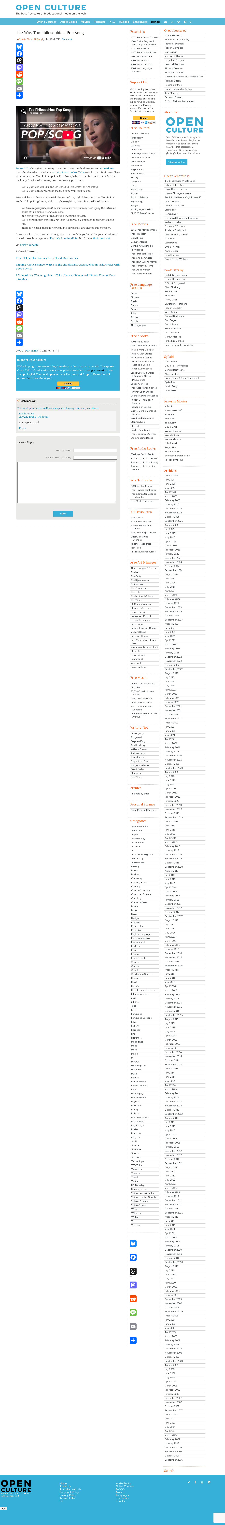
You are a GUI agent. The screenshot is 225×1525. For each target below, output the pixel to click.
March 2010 (171, 1286)
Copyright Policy (69, 1492)
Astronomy (137, 137)
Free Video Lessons (141, 521)
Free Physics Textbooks (143, 489)
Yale (133, 1221)
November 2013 (173, 1105)
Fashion (135, 946)
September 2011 (174, 1212)
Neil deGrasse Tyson (176, 274)
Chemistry (136, 149)
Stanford (136, 1157)
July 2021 (169, 726)
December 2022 (173, 656)
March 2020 (171, 792)
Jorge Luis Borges (174, 60)
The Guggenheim (140, 588)
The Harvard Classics (142, 349)
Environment (137, 173)
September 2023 (174, 619)
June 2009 (170, 1323)
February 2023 (172, 648)
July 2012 (169, 1171)
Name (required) (63, 450)
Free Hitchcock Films (142, 253)
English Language (141, 934)
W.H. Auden (171, 312)
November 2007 (173, 1402)
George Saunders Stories (144, 395)
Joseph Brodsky (173, 307)
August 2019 (171, 821)
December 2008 (173, 1348)
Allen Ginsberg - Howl (176, 234)
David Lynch (171, 426)
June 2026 (170, 483)
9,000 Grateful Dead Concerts (141, 708)
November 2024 (173, 562)
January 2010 (172, 1295)
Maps (134, 1045)
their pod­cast (101, 238)
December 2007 (173, 1398)
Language (136, 1013)
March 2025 (171, 545)
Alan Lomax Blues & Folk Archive (144, 715)
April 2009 (170, 1332)
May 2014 (170, 1080)
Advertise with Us (70, 1489)
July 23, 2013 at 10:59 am (34, 416)
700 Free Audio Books (143, 454)
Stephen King (138, 421)
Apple (134, 834)
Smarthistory (138, 654)
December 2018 (173, 854)
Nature (135, 1077)
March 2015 (171, 1039)
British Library (138, 611)
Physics (135, 193)
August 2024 (171, 574)
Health (134, 981)
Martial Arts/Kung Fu (142, 245)
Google (135, 970)
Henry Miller (171, 299)
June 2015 (170, 1027)
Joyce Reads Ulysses (176, 189)
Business (135, 145)
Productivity (137, 1121)
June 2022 (170, 681)
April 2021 (170, 739)
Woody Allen (172, 435)
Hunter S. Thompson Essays (142, 401)
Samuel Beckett (173, 328)
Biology (135, 141)
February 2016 (172, 994)
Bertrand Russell (174, 97)
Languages (122, 1495)
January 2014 (172, 1097)
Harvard (135, 977)
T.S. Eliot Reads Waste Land (180, 180)
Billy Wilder (137, 777)
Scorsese (170, 418)
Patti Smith (171, 291)
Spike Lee (170, 382)
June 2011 (170, 1225)
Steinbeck (136, 773)
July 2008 (169, 1369)
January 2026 (172, 504)
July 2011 (169, 1220)
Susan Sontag (172, 451)
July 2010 (169, 1270)
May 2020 (170, 784)
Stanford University (141, 608)
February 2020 (172, 796)
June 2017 (170, 928)
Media (134, 1053)
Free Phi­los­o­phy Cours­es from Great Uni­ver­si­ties (47, 258)
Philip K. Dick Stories (141, 353)
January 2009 (172, 1344)
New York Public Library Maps (143, 641)
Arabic (134, 293)
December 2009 (173, 1299)
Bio (61, 1501)
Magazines (137, 1041)
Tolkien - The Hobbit (175, 230)
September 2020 (174, 767)
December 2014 (173, 1052)
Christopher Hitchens (176, 303)
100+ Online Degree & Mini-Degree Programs (144, 43)
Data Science (138, 161)
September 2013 (174, 1113)
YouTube (136, 1225)
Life (133, 1033)
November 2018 (173, 858)
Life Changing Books (142, 437)
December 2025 (173, 508)
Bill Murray (170, 209)
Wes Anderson (173, 439)
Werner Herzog (173, 430)
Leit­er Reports (29, 244)
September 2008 (174, 1360)
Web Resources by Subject (141, 527)
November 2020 (173, 759)
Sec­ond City (23, 168)
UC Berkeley (137, 1185)
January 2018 (172, 899)
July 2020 (169, 776)
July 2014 (169, 1072)
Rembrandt (137, 658)
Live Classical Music (141, 702)
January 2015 (172, 1047)
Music (30, 39)
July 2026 (169, 479)
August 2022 (171, 673)
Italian (134, 313)
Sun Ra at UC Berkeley (177, 39)
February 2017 (172, 945)
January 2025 (172, 553)
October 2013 (172, 1109)
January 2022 (172, 702)
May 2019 (170, 833)
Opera (134, 1089)
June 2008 (170, 1373)
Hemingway (137, 733)
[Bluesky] (68, 46)
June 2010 (170, 1274)
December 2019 (173, 805)
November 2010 (173, 1253)
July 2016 (169, 973)
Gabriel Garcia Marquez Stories (143, 412)
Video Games (138, 1205)
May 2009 (170, 1328)
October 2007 (172, 1406)
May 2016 (170, 982)
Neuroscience (138, 1081)
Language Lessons (141, 1017)
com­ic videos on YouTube (68, 172)
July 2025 (169, 529)
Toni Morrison (138, 757)
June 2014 (170, 1076)
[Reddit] (68, 74)
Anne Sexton (172, 250)
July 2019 (169, 825)
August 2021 (171, 722)
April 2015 (170, 1035)
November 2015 (173, 1006)
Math (133, 185)
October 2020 (172, 763)
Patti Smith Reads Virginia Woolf (183, 197)
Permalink (31, 350)
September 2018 (174, 866)
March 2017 (171, 940)
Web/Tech (136, 1209)
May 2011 (170, 1229)
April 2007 (170, 1430)
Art (133, 850)
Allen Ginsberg (172, 287)
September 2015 (174, 1015)
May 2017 (170, 932)
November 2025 (173, 512)
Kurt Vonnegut (138, 753)
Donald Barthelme (175, 316)
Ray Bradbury (138, 745)
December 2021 (173, 706)
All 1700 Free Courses (142, 213)
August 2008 (171, 1365)
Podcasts (136, 1105)
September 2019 (174, 817)
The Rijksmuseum (140, 580)
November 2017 (173, 907)
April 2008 (170, 1381)
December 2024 (173, 557)
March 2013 (171, 1138)
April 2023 (170, 640)
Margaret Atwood (140, 765)
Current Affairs (139, 902)
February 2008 (172, 1389)
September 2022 (174, 669)
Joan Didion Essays (141, 406)
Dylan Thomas (173, 246)
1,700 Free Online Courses (145, 37)
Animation (136, 830)
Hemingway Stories (141, 368)
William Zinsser (139, 749)
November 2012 (173, 1155)
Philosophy (39, 39)
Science (135, 1145)
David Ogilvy (137, 769)
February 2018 (172, 895)
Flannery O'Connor (175, 226)
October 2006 (172, 1455)
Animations (137, 249)
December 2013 (173, 1101)
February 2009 (172, 1340)
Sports (135, 1153)
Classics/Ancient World (143, 153)
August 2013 (171, 1117)
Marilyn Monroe (173, 336)
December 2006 (173, 1447)
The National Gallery (142, 596)
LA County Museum (141, 604)
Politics (135, 1113)
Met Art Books (138, 631)
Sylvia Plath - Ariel (174, 185)
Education (136, 930)
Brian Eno (170, 295)
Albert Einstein (172, 201)
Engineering (137, 169)
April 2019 (170, 837)
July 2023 (169, 627)
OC (21, 350)
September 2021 (174, 718)
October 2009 (172, 1307)
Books (134, 870)
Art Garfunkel (172, 332)
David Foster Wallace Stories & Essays (142, 363)
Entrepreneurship (140, 938)
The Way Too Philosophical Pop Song (50, 32)
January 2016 (172, 998)
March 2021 (171, 743)
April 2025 (170, 541)
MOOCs (135, 1061)
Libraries (135, 1029)
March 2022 (171, 693)
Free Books (137, 517)
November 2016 (173, 957)
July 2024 (169, 578)
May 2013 (170, 1130)
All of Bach (136, 687)
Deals (134, 914)
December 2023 (173, 607)
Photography (138, 1097)
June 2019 (170, 829)
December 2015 (173, 1002)
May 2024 (170, 586)
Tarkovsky (170, 422)
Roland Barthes (173, 84)
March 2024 (171, 594)
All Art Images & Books (143, 568)
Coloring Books (139, 666)
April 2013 (170, 1134)
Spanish (135, 321)
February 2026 (172, 500)
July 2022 (169, 677)
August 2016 (171, 969)
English (134, 301)
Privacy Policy (68, 1495)
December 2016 (173, 953)
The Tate (135, 592)
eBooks (120, 1501)
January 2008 (172, 1393)
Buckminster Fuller (174, 72)
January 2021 (172, 751)
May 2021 (170, 735)
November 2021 (173, 710)
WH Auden (171, 361)
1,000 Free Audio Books (143, 52)
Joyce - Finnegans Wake (178, 193)
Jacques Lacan (173, 80)
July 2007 (169, 1418)
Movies (120, 1492)
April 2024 (170, 590)
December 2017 (173, 903)
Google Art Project (141, 616)
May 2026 (170, 487)
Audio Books (138, 862)
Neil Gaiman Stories (141, 357)
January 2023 (172, 652)
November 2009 (173, 1303)
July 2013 (169, 1122)
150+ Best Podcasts (141, 56)
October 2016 (172, 961)
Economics (136, 165)
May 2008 (170, 1377)
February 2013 (172, 1142)
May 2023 (170, 636)
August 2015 (171, 1019)
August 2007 (171, 1414)
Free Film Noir (138, 233)
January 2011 (172, 1245)
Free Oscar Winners (141, 273)
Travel (134, 1177)
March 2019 (171, 842)
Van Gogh (136, 663)
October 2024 (172, 566)
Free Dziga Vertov (140, 269)
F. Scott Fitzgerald (175, 283)
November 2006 (173, 1451)
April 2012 (170, 1183)
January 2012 (172, 1196)
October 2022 (172, 665)
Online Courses (139, 1085)
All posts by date (140, 793)
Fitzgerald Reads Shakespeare (181, 217)
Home (63, 1483)
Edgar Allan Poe (139, 383)
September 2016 (174, 965)
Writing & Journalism (142, 209)
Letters (135, 1025)
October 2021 (172, 714)
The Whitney (137, 600)
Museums (136, 1069)
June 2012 (170, 1175)
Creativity (136, 898)
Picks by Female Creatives (179, 344)
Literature (136, 181)
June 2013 (170, 1126)
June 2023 (170, 632)
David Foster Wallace (176, 259)
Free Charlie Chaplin (142, 257)
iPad (133, 997)
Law (133, 1021)
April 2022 (170, 689)
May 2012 (170, 1179)
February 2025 (172, 549)
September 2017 (174, 916)
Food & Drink (138, 958)
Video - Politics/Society (143, 1197)
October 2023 (172, 615)
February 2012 (172, 1192)
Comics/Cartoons (140, 890)
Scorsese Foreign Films (177, 455)
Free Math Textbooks (142, 501)
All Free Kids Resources (143, 551)
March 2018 (171, 891)
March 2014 (171, 1089)
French (134, 305)
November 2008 (173, 1352)
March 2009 (171, 1336)
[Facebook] (68, 53)
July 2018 (169, 875)
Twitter (135, 1181)
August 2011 (171, 1216)
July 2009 (169, 1319)
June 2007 (170, 1422)
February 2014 (172, 1093)
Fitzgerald (136, 737)
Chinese (135, 297)
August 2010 (171, 1266)
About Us (65, 1486)
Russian (135, 317)
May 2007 (170, 1426)
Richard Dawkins (174, 68)
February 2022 (172, 697)
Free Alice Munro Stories (144, 387)
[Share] (68, 95)
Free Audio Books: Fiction (144, 458)
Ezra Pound (171, 242)
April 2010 (170, 1282)
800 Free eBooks (140, 60)
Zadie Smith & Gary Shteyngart (182, 378)
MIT (133, 1057)
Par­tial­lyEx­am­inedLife (64, 238)
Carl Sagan (171, 51)
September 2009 (174, 1311)
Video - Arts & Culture (143, 1193)
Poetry (134, 1109)
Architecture (137, 842)
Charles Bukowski (174, 205)
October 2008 (172, 1356)
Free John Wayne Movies (144, 261)
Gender (135, 966)
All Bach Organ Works (143, 683)
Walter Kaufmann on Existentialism (184, 76)
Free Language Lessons (143, 532)
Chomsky (136, 425)
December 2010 (173, 1249)
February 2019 (172, 846)
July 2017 (169, 924)
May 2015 (170, 1031)
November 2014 (173, 1056)
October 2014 (172, 1060)
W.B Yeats (170, 238)
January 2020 (172, 800)
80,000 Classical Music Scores (143, 693)
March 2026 (171, 496)
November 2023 (173, 611)
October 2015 (172, 1010)
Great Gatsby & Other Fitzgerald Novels (142, 374)
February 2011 (172, 1241)
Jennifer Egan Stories (142, 391)
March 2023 (171, 644)
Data (134, 910)
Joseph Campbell (174, 47)
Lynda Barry (171, 386)
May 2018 (170, 883)
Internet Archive (139, 993)
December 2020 (173, 755)
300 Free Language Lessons (141, 70)
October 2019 (172, 813)
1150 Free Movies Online (144, 229)
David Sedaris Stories (142, 417)
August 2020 (171, 772)
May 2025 (170, 537)
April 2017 (170, 936)
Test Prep (136, 547)
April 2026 (170, 492)
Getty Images (138, 623)
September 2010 (174, 1262)
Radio (134, 1129)
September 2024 (174, 570)
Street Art (136, 651)
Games (135, 961)
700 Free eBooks (140, 341)
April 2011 (170, 1233)
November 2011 (173, 1204)
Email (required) (63, 458)
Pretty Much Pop (140, 1117)
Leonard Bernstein (174, 64)
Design (135, 918)
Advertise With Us (176, 162)
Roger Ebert (171, 447)
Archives (135, 846)
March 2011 (171, 1237)
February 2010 (172, 1290)
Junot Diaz (170, 390)
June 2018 (170, 879)
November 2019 (173, 809)
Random (136, 1133)
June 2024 (170, 582)
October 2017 (172, 912)
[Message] (68, 81)
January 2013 (172, 1146)
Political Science (139, 197)
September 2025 (174, 520)
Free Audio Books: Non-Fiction (143, 468)
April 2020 (170, 788)
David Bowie (171, 324)
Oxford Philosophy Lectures (180, 101)
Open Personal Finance (143, 810)
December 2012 (173, 1150)
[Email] (68, 88)
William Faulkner (174, 222)
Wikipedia (136, 1213)
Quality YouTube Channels (139, 538)
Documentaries (139, 241)
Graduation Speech (141, 974)
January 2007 (172, 1443)
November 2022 (173, 660)
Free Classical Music (141, 698)
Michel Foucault (173, 35)
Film (133, 950)
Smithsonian (137, 584)
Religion (135, 205)
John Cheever (172, 255)
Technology (137, 1161)
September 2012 (174, 1163)
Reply (22, 428)
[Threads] (68, 60)
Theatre (135, 1173)
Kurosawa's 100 (173, 410)
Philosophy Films (174, 459)
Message (50, 458)
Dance (134, 906)
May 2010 (170, 1278)
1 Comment (66, 39)
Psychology (137, 201)
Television (136, 1169)
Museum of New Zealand (144, 647)
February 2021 (172, 747)
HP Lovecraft (138, 379)
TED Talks (136, 1165)
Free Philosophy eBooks (144, 345)
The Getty (136, 576)
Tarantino (170, 414)
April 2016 (170, 986)
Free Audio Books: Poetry (144, 462)
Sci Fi (134, 1141)
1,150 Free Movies (140, 48)
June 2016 (170, 977)
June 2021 (170, 730)
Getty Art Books (139, 636)
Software (136, 1149)
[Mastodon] (68, 67)
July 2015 (169, 1023)
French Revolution (140, 620)
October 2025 (172, 516)
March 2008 (171, 1385)
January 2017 (172, 949)
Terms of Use (68, 1498)
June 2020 (170, 780)
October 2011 (172, 1208)
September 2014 (174, 1064)
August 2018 (171, 870)
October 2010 (172, 1258)
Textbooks (122, 1498)
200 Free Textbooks (141, 64)
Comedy (136, 886)
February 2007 (172, 1439)
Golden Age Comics (141, 429)
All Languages (138, 325)
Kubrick (168, 406)
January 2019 (172, 850)
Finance (135, 954)
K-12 (133, 1009)
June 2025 (170, 533)
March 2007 (171, 1435)
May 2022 (170, 685)
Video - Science (139, 1201)
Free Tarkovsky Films (142, 265)
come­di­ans (107, 168)
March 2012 (171, 1187)
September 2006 (174, 1459)
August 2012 (171, 1167)
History (134, 177)
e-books (135, 922)
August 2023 (171, 623)
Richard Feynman (174, 43)
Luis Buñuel (171, 443)
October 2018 (172, 862)
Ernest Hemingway (175, 279)
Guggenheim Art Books (143, 627)
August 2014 (171, 1068)
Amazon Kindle (139, 826)
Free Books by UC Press (143, 433)
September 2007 (174, 1410)
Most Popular (138, 1065)
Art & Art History (140, 133)
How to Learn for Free (143, 989)
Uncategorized (139, 1189)
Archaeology (138, 838)
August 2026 (171, 475)
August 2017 (171, 920)
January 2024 (172, 603)
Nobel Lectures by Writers (178, 88)
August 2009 (171, 1315)
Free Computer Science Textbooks (143, 495)
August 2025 (171, 524)
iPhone (135, 1001)
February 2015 (172, 1043)
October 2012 (172, 1159)
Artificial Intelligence (142, 854)
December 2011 (173, 1200)
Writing (135, 1216)
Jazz (133, 1005)
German (135, 309)
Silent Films (137, 237)
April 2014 (170, 1085)
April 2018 (170, 887)
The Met (135, 572)
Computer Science (141, 157)
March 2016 (171, 990)
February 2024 (172, 599)
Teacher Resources (141, 543)
